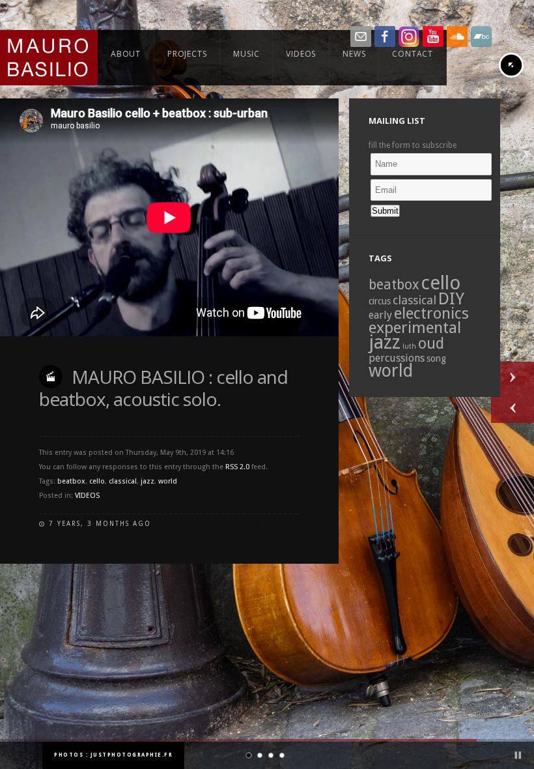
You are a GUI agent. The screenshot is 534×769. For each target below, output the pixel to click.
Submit (385, 211)
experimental (415, 327)
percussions (397, 358)
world (167, 481)
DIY (451, 298)
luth (409, 346)
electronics (431, 313)
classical (123, 481)
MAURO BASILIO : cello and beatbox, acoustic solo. (163, 387)
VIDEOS (87, 495)
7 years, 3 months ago (100, 523)
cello (97, 481)
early (380, 315)
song (436, 358)
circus (380, 301)
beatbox (71, 481)
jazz (147, 481)
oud (431, 343)
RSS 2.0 (237, 467)
